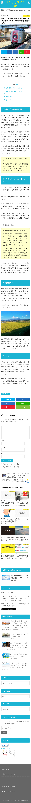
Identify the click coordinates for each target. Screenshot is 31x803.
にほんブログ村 (6, 748)
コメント (3, 425)
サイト (3, 453)
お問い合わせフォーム (8, 774)
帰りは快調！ (9, 96)
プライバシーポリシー (8, 791)
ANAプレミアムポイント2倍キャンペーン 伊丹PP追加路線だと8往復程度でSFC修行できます (14, 646)
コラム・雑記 (6, 393)
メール (3, 447)
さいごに (7, 100)
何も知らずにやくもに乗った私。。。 (13, 92)
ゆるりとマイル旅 (15, 3)
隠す (17, 84)
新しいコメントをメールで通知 (11, 464)
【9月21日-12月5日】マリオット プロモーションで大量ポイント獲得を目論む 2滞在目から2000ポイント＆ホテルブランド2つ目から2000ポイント (15, 625)
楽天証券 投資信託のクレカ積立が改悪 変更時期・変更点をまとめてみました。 (15, 666)
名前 (2, 440)
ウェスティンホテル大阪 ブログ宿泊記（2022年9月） (19, 636)
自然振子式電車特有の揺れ (13, 88)
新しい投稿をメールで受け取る (11, 467)
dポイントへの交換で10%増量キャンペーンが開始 (18, 656)
